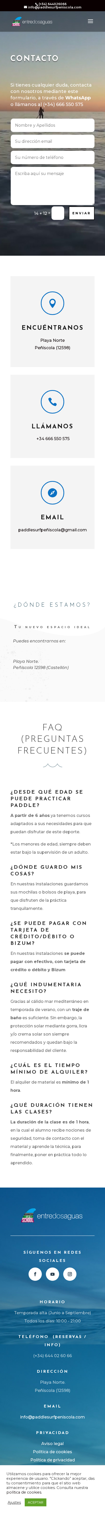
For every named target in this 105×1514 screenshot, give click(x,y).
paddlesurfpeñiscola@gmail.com (52, 529)
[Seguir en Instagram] (69, 1274)
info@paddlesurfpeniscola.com (52, 1417)
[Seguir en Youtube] (52, 1274)
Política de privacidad (52, 1460)
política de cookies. (24, 1492)
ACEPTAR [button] (35, 1502)
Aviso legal (52, 1443)
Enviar (81, 213)
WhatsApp (78, 98)
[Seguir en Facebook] (35, 1274)
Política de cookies (52, 1451)
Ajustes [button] (14, 1502)
